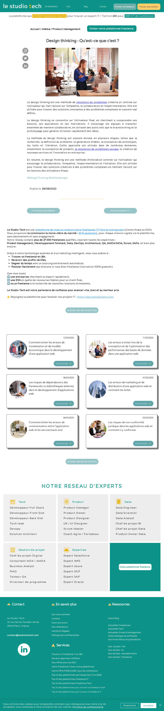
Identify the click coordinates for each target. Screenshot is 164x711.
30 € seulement (87, 233)
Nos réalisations (60, 627)
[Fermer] (160, 705)
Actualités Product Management (124, 632)
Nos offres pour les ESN (64, 662)
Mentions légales (61, 631)
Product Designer (77, 518)
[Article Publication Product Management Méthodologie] (42, 351)
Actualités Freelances (119, 625)
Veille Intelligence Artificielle (122, 636)
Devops (15, 529)
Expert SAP (72, 577)
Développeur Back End (26, 518)
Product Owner (75, 513)
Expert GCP (72, 571)
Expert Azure (73, 566)
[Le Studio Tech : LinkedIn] (25, 66)
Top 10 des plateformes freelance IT (70, 679)
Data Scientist (126, 513)
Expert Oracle (74, 582)
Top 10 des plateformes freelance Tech (72, 683)
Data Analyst (125, 518)
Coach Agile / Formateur (81, 534)
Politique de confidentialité (65, 635)
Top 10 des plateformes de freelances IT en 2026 (77, 675)
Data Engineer (126, 507)
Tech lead (17, 523)
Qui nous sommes (61, 614)
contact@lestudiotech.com (23, 635)
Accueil (35, 29)
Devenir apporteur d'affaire (66, 658)
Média (46, 29)
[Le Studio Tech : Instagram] (25, 51)
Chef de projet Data (130, 529)
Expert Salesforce (77, 555)
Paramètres (129, 705)
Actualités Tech (116, 628)
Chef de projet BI (128, 523)
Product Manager (76, 507)
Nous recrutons (59, 622)
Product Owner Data (131, 534)
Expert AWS (72, 561)
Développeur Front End (27, 513)
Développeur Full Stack (27, 507)
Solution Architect (23, 534)
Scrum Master (74, 529)
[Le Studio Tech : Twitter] (25, 58)
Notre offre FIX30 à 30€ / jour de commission (75, 670)
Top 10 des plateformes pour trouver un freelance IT (76, 692)
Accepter (148, 705)
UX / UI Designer (76, 523)
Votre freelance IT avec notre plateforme (73, 666)
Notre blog (113, 618)
